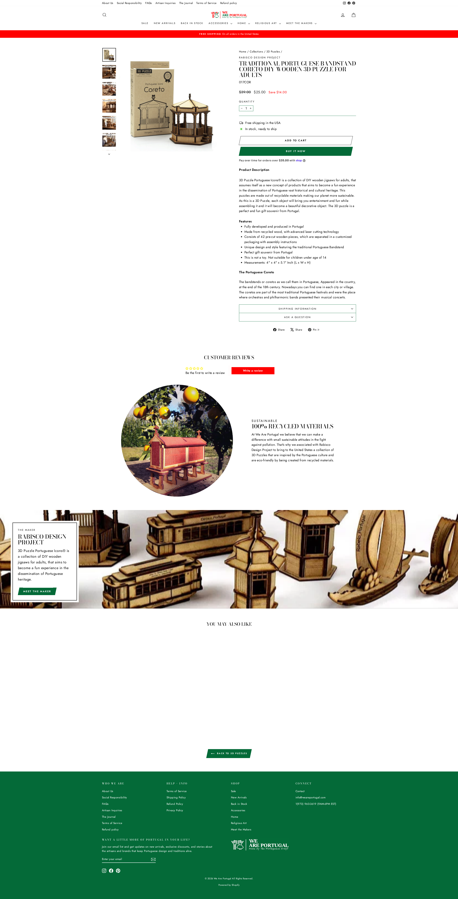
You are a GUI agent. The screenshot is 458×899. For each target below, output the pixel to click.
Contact (300, 791)
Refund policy (228, 3)
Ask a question (297, 317)
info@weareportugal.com (311, 797)
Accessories (219, 23)
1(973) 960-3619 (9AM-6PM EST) (316, 804)
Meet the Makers (300, 23)
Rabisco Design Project (260, 57)
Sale (145, 23)
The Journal (186, 3)
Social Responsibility (129, 3)
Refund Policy (175, 804)
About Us (107, 3)
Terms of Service (206, 3)
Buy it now (296, 151)
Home (242, 23)
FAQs (148, 3)
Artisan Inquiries (165, 3)
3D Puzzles (273, 52)
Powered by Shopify (229, 885)
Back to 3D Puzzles (231, 753)
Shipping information (298, 309)
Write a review (253, 371)
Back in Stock (192, 23)
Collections (256, 52)
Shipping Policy (176, 797)
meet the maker (37, 591)
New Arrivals (165, 23)
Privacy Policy (175, 810)
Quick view (132, 692)
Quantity (247, 101)
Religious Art (266, 23)
